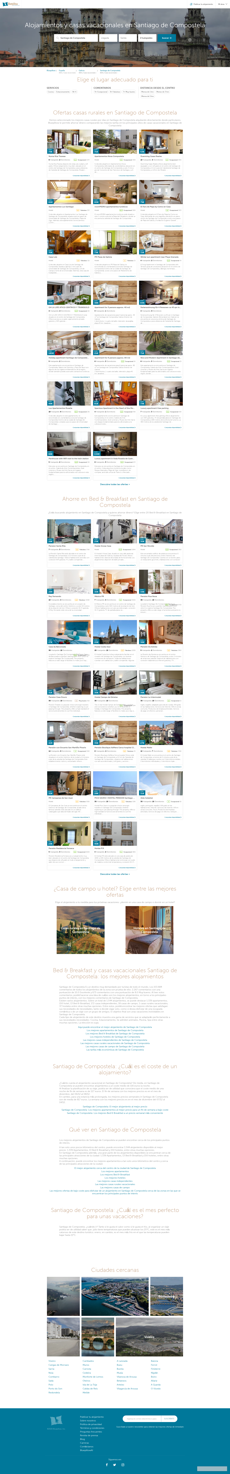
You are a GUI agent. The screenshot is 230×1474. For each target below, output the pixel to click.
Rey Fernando (55, 596)
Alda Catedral (147, 798)
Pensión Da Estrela (149, 647)
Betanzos (121, 1380)
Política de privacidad (91, 1424)
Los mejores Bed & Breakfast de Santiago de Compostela (115, 1033)
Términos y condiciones (92, 1428)
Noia (51, 1372)
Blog (82, 1439)
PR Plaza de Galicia (103, 257)
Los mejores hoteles (115, 1177)
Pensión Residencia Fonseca (61, 848)
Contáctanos (86, 1446)
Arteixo (120, 1384)
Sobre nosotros (88, 1420)
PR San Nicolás (147, 546)
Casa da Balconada (57, 647)
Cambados (88, 1361)
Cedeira (87, 1372)
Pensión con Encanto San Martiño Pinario (67, 747)
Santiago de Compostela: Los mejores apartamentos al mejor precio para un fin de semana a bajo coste (115, 1109)
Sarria (51, 1368)
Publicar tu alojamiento (92, 1416)
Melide (86, 1392)
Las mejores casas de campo (115, 1187)
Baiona (154, 1361)
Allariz (154, 1380)
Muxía (120, 1372)
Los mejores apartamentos (115, 1171)
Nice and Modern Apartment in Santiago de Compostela (166, 358)
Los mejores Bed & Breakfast (115, 1174)
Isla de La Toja (90, 1384)
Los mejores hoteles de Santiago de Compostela (115, 1036)
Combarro (54, 1376)
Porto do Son (55, 1388)
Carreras (84, 1442)
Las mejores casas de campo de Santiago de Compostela (115, 1046)
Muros (86, 1365)
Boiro (154, 1376)
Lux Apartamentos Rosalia (60, 408)
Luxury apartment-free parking (155, 408)
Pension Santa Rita (57, 546)
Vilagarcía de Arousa (127, 1388)
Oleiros (86, 1380)
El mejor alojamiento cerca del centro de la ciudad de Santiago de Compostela (115, 1168)
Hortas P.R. (99, 848)
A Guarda (156, 1384)
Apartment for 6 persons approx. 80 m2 (112, 358)
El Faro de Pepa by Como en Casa (156, 207)
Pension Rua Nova (149, 596)
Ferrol (154, 1365)
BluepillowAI (86, 1450)
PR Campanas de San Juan (61, 798)
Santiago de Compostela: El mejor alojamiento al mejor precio (115, 1106)
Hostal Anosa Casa (103, 546)
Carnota (87, 1368)
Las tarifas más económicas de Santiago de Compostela (115, 1049)
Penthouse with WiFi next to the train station (69, 458)
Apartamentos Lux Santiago (61, 207)
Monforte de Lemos (93, 1376)
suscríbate (169, 1419)
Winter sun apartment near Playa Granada (159, 257)
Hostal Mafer (146, 747)
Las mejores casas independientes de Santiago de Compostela (115, 1040)
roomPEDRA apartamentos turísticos (111, 207)
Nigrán (154, 1372)
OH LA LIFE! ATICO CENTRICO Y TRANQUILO (69, 307)
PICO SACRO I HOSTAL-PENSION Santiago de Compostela (121, 798)
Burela (120, 1368)
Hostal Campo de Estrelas (106, 697)
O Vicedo (156, 1388)
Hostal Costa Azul (102, 647)
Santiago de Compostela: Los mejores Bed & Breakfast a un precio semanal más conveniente (115, 1113)
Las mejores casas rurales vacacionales (115, 1184)
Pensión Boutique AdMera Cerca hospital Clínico (116, 747)
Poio (51, 1384)
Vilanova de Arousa (127, 1376)
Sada (51, 1380)
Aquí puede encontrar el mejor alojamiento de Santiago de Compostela (115, 1027)
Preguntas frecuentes (91, 1431)
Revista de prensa (89, 1435)
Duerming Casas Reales (151, 156)
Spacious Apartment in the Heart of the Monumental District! (122, 408)
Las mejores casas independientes (115, 1181)
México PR (99, 596)
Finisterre (155, 1368)
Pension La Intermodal (151, 697)
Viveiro (52, 1361)
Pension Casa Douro (58, 697)
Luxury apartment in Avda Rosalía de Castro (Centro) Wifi (120, 458)
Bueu (119, 1365)
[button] (107, 1465)
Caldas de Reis (90, 1388)
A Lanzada (122, 1361)
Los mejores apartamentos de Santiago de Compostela (115, 1030)
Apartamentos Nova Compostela (109, 156)
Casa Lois (53, 257)
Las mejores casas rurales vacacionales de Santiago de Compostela (115, 1043)
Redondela (54, 1392)
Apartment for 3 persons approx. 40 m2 (112, 307)
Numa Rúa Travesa (57, 156)
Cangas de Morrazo (59, 1365)
